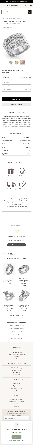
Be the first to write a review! (16, 245)
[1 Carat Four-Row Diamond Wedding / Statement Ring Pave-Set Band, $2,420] (24, 269)
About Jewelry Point (16, 352)
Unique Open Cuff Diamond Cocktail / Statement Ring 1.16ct (9, 280)
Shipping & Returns (16, 388)
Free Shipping (16, 372)
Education (16, 404)
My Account (16, 386)
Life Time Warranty (16, 338)
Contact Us (16, 383)
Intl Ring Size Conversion (16, 399)
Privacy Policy (16, 356)
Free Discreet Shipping (16, 325)
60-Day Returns (16, 332)
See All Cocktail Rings (16, 315)
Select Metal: (5, 82)
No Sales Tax (16, 335)
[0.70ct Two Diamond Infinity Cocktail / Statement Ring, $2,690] (24, 295)
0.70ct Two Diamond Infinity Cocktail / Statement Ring (23, 307)
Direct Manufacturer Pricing (16, 328)
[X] (27, 77)
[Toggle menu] (2, 5)
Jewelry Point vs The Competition (16, 354)
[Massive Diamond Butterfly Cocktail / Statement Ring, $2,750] (9, 295)
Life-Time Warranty (16, 368)
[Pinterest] (30, 77)
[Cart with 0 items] (31, 6)
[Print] (24, 77)
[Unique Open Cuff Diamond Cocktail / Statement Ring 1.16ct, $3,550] (9, 269)
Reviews (16, 359)
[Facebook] (20, 77)
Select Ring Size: (6, 89)
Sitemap (16, 406)
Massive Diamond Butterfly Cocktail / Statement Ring (9, 307)
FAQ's (16, 390)
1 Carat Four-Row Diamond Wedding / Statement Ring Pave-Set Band (24, 281)
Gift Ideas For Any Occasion (16, 401)
